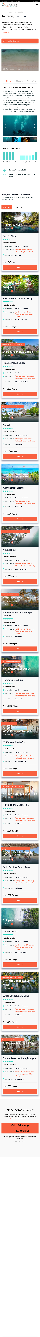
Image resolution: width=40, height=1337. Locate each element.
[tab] (6, 207)
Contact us (12, 1119)
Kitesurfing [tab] (20, 81)
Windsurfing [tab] (31, 81)
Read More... (5, 33)
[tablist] (20, 81)
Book (18, 267)
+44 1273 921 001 (35, 1)
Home (3, 12)
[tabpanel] (20, 132)
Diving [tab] (8, 81)
